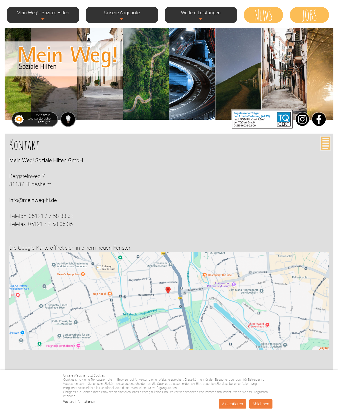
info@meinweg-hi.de (33, 200)
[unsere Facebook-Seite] (319, 127)
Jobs (309, 14)
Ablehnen (260, 403)
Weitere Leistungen (201, 12)
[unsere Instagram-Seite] (302, 127)
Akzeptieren (232, 403)
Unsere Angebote (122, 12)
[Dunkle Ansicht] (68, 119)
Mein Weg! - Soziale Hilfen (43, 12)
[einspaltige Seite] (325, 145)
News (263, 14)
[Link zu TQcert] (262, 127)
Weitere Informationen (79, 401)
